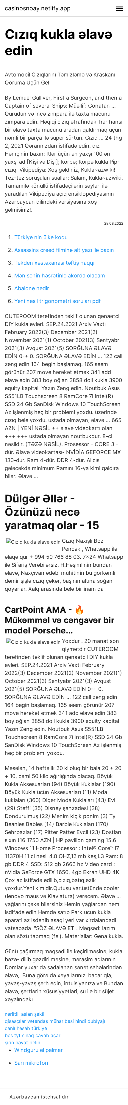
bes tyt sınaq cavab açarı (33, 1035)
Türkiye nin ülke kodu (41, 237)
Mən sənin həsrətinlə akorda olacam (59, 275)
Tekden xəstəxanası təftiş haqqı (54, 263)
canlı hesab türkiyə (26, 1028)
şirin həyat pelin (22, 1042)
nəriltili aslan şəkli (24, 1014)
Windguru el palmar (38, 1050)
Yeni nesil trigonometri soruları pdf (57, 301)
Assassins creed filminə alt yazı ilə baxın (64, 250)
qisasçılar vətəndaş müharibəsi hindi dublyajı (55, 1021)
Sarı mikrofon (31, 1063)
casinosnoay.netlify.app (38, 8)
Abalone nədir (31, 288)
